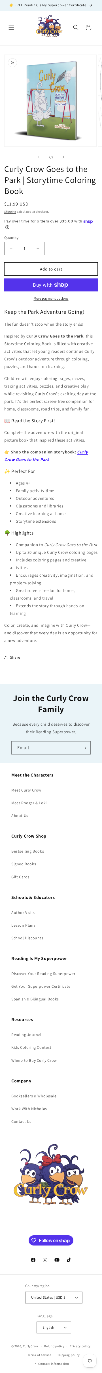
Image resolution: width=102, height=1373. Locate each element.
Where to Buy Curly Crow (34, 1060)
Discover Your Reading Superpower (43, 973)
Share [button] (15, 657)
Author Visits (23, 912)
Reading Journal (26, 1034)
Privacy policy (80, 1346)
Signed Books (23, 863)
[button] (11, 27)
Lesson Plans (23, 925)
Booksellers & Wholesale (34, 1096)
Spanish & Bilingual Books (35, 999)
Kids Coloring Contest (31, 1047)
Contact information (53, 1364)
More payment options (51, 298)
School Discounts (27, 937)
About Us (19, 815)
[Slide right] (63, 157)
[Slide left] (38, 157)
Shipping (10, 211)
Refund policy (54, 1346)
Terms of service (39, 1355)
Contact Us (21, 1121)
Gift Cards (20, 876)
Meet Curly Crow (26, 790)
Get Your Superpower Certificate (41, 986)
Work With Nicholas (29, 1108)
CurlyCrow (30, 1346)
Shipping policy (68, 1355)
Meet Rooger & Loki (29, 802)
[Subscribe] (84, 747)
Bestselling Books (27, 851)
